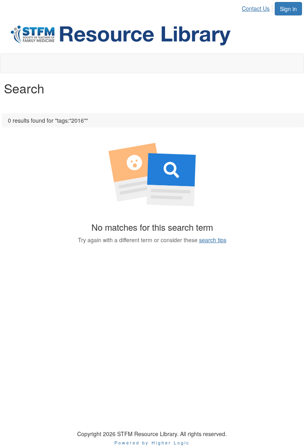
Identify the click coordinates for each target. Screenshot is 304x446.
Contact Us (256, 8)
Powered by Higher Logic (152, 442)
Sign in (288, 9)
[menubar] (258, 7)
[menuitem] (258, 7)
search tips (212, 240)
